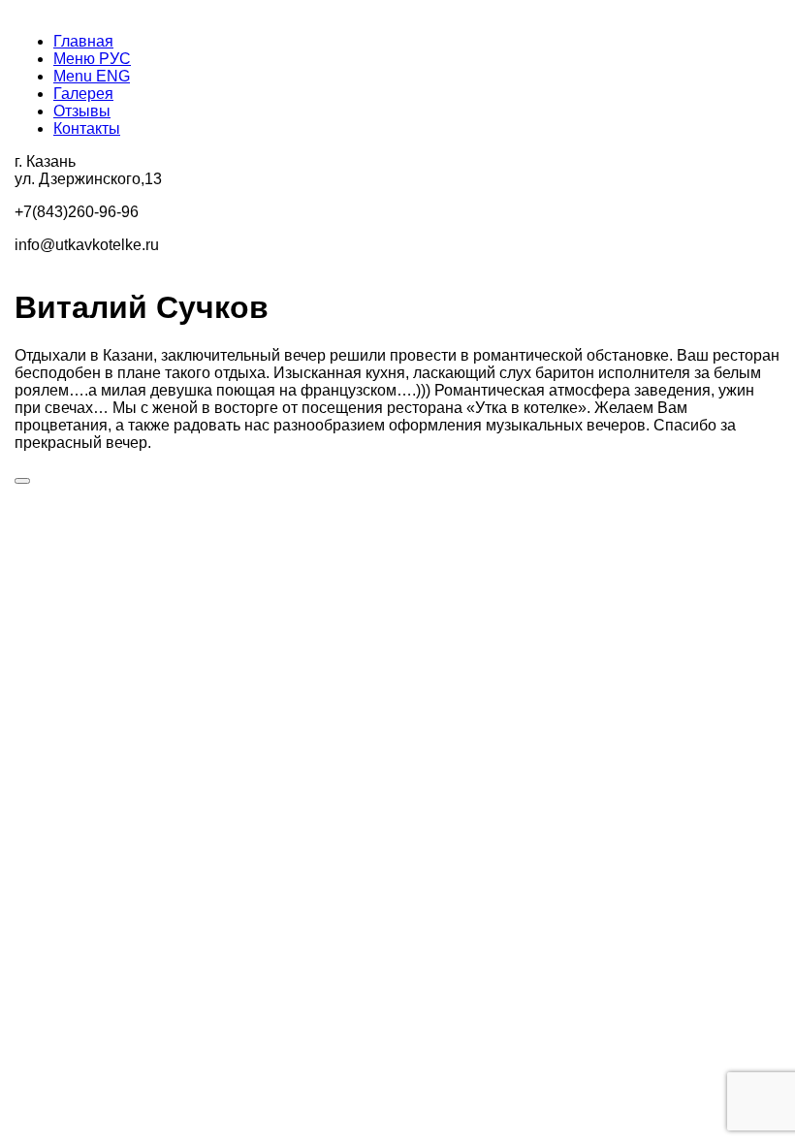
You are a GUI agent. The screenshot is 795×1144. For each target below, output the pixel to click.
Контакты (86, 128)
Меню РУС (92, 58)
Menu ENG (91, 76)
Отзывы (82, 111)
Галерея (83, 93)
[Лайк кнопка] (22, 481)
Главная (83, 41)
